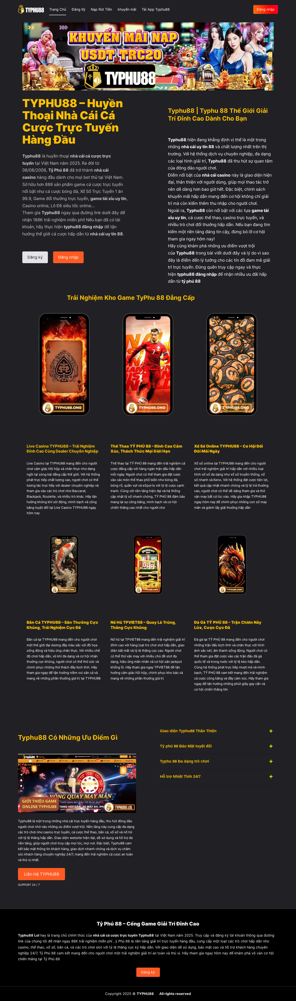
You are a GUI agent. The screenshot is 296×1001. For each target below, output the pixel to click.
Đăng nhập (266, 9)
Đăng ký (148, 972)
